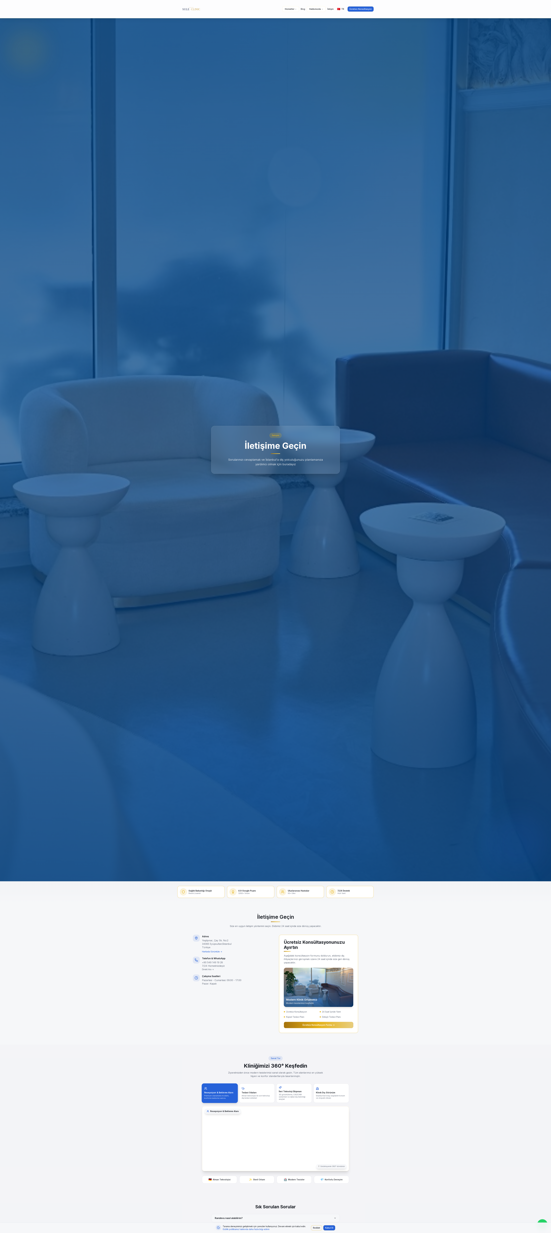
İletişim (330, 9)
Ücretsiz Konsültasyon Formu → (318, 1025)
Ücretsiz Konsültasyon (360, 9)
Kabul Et (329, 1228)
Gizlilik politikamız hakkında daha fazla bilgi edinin (246, 1229)
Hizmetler (289, 9)
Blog (303, 9)
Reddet (316, 1228)
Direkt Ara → (208, 969)
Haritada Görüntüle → (212, 951)
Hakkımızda (315, 9)
